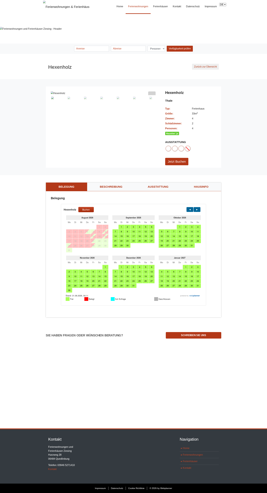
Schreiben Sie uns (193, 335)
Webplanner (166, 488)
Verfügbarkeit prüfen (180, 48)
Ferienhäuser (160, 6)
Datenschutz (193, 6)
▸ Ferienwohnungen (192, 454)
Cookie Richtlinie (136, 488)
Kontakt (177, 6)
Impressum (211, 6)
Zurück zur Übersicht (205, 66)
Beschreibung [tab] (111, 186)
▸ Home (185, 448)
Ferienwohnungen (139, 6)
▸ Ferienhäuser (189, 461)
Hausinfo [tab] (201, 186)
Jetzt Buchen (177, 161)
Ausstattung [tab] (158, 186)
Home (120, 6)
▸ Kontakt (186, 468)
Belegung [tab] (66, 186)
